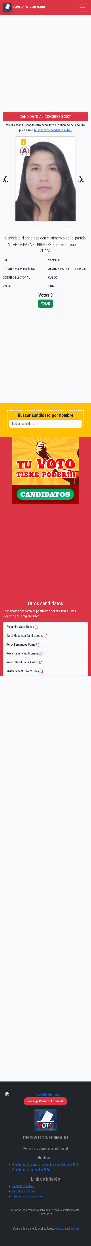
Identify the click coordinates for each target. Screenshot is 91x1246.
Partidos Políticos (23, 1191)
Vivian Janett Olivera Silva (23, 671)
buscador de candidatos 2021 (53, 130)
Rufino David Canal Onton (22, 662)
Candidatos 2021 (23, 1186)
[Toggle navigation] (82, 7)
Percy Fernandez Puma (21, 645)
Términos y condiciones (27, 1196)
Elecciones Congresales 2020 (31, 1170)
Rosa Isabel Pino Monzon (22, 653)
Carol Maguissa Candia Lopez (25, 636)
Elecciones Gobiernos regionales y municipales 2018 (45, 1165)
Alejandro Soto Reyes (20, 627)
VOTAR (45, 304)
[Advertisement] (45, 62)
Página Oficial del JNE (67, 1228)
